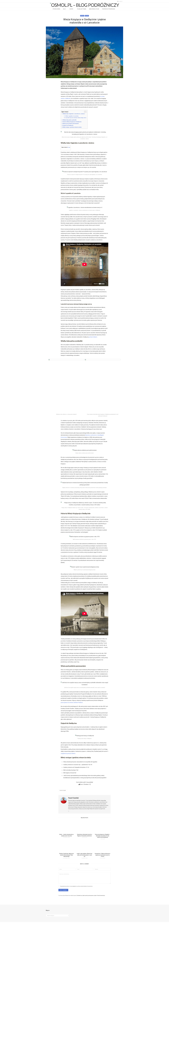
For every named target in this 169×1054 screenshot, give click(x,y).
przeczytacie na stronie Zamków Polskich (72, 702)
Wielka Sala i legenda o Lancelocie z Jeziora (74, 113)
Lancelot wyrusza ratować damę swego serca (76, 117)
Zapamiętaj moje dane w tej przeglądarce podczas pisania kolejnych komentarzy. (76, 886)
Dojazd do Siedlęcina (68, 125)
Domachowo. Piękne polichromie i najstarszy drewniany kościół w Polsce (102, 855)
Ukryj (69, 147)
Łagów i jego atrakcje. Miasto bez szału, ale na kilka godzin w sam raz (84, 855)
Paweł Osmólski (73, 798)
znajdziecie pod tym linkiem (68, 753)
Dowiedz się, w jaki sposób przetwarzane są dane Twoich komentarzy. (91, 895)
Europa (82, 15)
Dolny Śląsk (63, 790)
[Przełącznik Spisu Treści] (84, 112)
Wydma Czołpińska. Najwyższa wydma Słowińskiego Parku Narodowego (66, 855)
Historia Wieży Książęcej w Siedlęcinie (72, 121)
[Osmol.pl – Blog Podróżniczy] (84, 5)
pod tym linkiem (93, 337)
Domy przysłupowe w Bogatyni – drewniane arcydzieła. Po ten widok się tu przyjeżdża (102, 836)
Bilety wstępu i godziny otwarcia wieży (72, 127)
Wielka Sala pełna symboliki (69, 120)
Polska (86, 15)
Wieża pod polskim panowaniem (71, 123)
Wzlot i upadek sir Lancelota (72, 116)
